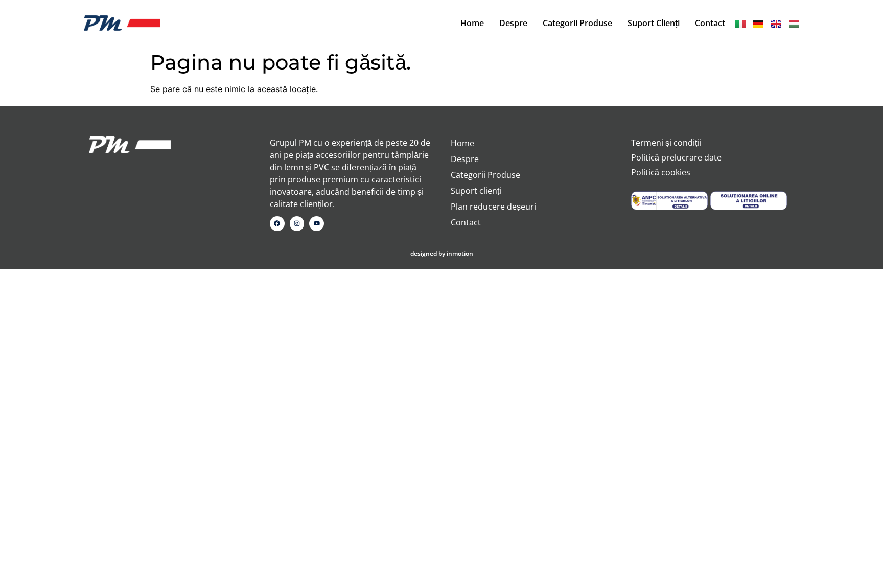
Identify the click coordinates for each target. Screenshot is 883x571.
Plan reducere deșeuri (493, 206)
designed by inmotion (441, 253)
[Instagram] (297, 223)
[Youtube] (316, 223)
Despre (513, 23)
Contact (710, 23)
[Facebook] (277, 223)
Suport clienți (654, 23)
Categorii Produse (577, 23)
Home (472, 23)
